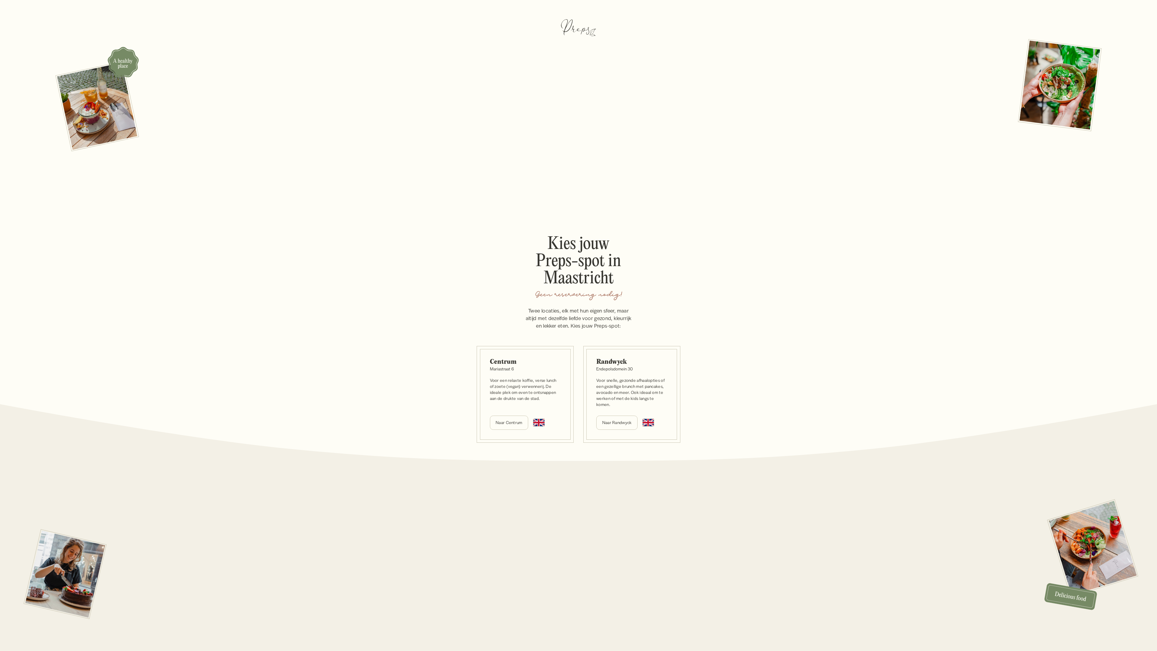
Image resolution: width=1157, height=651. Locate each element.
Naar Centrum (509, 422)
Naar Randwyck (617, 422)
